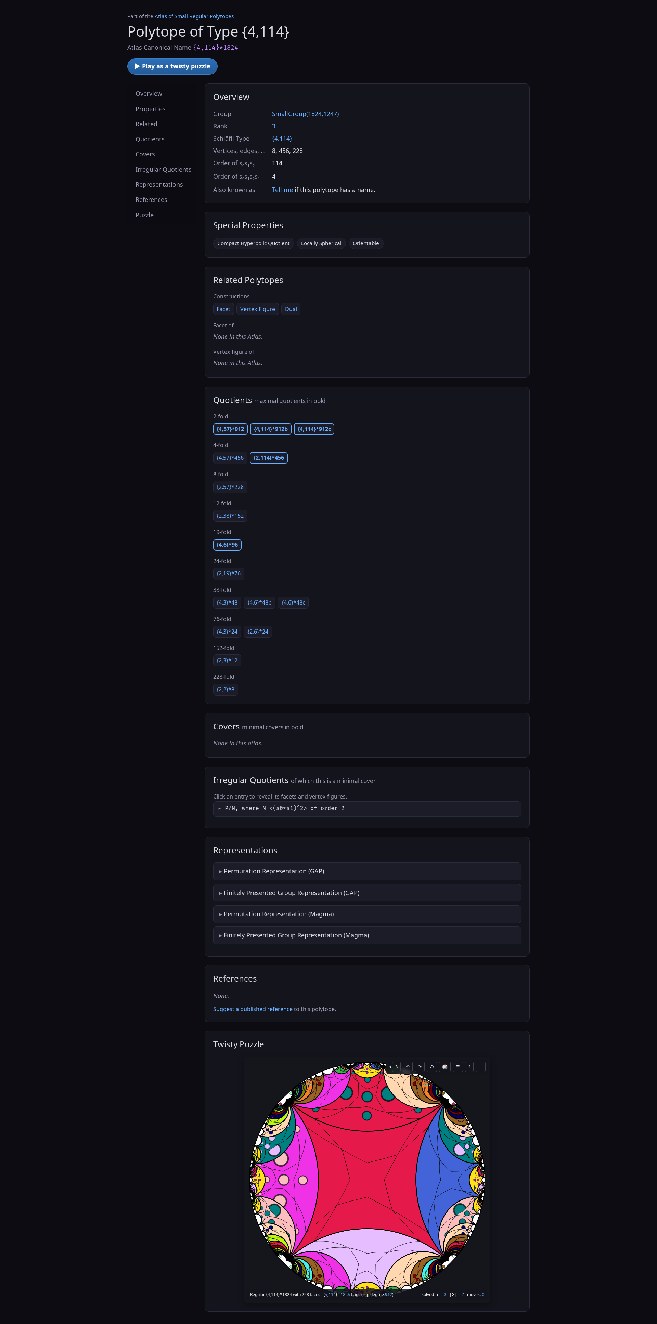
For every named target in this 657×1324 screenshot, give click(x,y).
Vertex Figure (257, 309)
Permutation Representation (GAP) (274, 871)
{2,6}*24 (257, 631)
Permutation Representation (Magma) (279, 914)
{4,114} (282, 138)
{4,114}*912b (271, 429)
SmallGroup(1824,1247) (305, 113)
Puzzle (145, 214)
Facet (223, 309)
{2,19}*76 (229, 573)
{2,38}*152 (230, 515)
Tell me (282, 189)
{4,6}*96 (227, 544)
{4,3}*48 (227, 602)
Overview (149, 93)
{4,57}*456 (230, 458)
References (151, 199)
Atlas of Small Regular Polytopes (194, 16)
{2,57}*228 (230, 487)
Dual (291, 309)
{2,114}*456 (269, 458)
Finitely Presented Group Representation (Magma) (296, 935)
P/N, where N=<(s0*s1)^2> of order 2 (285, 808)
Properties (151, 108)
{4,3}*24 (227, 631)
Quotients (150, 139)
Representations (159, 184)
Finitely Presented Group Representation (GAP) (291, 892)
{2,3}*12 (227, 660)
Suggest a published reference (253, 1009)
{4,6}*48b (259, 602)
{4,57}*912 (230, 429)
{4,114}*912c (314, 429)
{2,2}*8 (225, 689)
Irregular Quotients (164, 169)
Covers (145, 154)
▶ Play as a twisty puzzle (172, 66)
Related (146, 123)
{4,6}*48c (293, 602)
